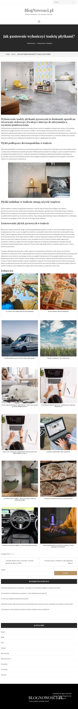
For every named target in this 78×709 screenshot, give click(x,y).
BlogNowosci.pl (39, 10)
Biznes (3, 632)
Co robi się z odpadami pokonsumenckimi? (15, 599)
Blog (13, 554)
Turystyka (4, 669)
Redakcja (49, 43)
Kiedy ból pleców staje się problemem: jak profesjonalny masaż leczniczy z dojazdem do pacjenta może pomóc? (37, 604)
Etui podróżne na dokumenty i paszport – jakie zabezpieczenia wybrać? (24, 593)
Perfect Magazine (64, 696)
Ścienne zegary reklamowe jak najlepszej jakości (58, 562)
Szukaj (3, 570)
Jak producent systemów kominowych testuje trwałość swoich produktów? (25, 609)
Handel (3, 648)
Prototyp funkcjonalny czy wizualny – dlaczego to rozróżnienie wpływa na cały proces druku (30, 588)
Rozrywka (4, 664)
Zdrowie (3, 675)
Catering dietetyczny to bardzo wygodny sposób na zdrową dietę (19, 562)
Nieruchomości (6, 659)
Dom (2, 643)
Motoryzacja (5, 653)
